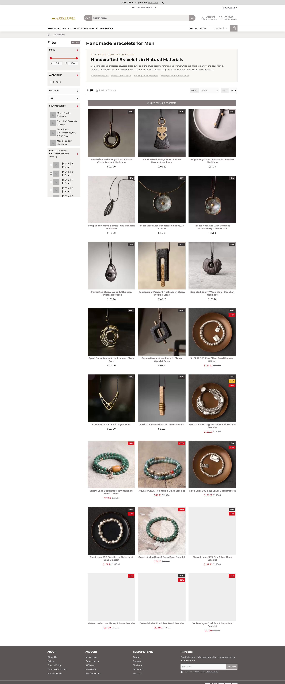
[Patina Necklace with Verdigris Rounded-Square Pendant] (212, 199)
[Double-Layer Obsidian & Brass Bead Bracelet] (212, 597)
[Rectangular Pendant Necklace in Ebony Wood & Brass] (162, 265)
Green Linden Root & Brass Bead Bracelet (161, 557)
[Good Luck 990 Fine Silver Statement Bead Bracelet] (111, 531)
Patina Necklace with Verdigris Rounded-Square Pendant (212, 227)
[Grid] (88, 90)
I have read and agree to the (200, 672)
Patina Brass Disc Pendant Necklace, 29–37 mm (161, 227)
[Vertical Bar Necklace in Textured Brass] (162, 398)
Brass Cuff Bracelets (121, 75)
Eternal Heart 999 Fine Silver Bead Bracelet (212, 558)
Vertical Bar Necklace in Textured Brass (161, 424)
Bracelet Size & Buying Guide (175, 75)
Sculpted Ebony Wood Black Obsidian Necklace (212, 293)
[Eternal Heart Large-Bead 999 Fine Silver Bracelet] (212, 398)
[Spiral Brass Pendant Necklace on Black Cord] (111, 332)
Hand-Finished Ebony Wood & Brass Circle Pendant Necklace (111, 161)
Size (51, 98)
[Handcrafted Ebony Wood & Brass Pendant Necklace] (162, 133)
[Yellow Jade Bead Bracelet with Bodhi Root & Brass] (111, 464)
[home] (49, 34)
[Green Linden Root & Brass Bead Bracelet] (162, 531)
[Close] (162, 2)
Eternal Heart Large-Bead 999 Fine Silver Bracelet (212, 426)
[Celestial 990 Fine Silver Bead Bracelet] (162, 597)
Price (52, 50)
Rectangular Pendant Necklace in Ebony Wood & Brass (161, 293)
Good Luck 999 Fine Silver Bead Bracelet (212, 490)
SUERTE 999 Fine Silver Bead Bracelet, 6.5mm (212, 360)
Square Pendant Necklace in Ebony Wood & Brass (162, 360)
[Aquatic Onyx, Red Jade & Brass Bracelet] (162, 464)
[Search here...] (192, 18)
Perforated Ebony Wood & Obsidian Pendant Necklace (111, 293)
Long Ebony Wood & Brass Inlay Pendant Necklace (111, 227)
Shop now (153, 2)
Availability (55, 75)
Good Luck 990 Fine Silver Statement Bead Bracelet (111, 558)
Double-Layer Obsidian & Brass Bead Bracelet (212, 625)
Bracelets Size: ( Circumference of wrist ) (59, 153)
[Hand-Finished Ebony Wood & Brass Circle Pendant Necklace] (111, 133)
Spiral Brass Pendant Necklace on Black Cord (111, 360)
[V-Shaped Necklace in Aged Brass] (111, 398)
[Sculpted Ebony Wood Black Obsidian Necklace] (212, 265)
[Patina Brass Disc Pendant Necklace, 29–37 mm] (162, 199)
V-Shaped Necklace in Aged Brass (111, 424)
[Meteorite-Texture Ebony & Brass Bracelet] (111, 597)
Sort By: (194, 90)
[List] (92, 90)
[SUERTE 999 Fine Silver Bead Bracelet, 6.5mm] (212, 332)
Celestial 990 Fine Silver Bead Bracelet (162, 623)
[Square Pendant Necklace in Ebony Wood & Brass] (162, 332)
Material (54, 90)
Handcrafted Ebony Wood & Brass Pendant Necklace (162, 161)
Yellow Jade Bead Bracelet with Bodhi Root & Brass (111, 492)
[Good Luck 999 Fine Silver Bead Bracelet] (212, 464)
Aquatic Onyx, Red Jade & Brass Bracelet (162, 490)
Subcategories (57, 106)
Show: (224, 90)
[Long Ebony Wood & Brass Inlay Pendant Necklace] (111, 199)
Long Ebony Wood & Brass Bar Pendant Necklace (212, 161)
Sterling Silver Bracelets (146, 75)
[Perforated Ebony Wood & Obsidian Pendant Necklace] (111, 265)
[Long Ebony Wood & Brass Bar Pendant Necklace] (212, 133)
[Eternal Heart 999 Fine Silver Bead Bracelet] (212, 531)
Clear (77, 42)
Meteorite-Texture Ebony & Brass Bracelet (111, 623)
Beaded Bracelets (100, 75)
